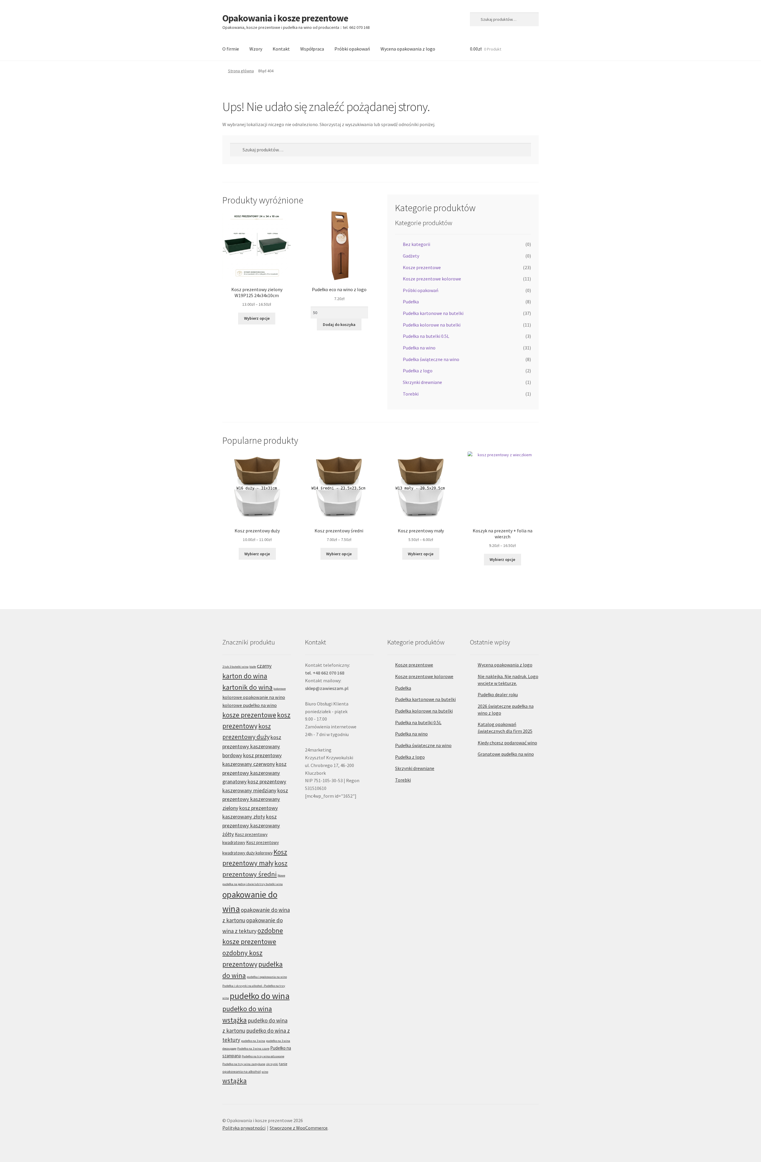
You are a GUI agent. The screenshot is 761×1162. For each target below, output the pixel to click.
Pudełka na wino (419, 348)
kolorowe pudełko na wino (249, 705)
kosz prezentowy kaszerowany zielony (255, 799)
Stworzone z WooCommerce (299, 1128)
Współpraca (312, 49)
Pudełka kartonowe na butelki (433, 313)
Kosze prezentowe (422, 267)
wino (265, 1072)
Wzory (255, 49)
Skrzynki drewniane (422, 382)
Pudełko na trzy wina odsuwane (263, 1056)
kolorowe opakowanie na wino (253, 697)
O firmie (230, 49)
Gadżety (411, 256)
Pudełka (411, 302)
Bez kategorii (416, 244)
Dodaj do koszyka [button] (339, 324)
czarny (264, 665)
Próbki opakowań (352, 49)
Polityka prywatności (243, 1128)
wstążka (234, 1080)
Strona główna (241, 70)
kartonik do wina (247, 687)
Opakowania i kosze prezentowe (285, 18)
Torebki (411, 394)
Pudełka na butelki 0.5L (426, 336)
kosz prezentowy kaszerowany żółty (251, 825)
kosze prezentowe (249, 715)
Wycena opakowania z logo (407, 49)
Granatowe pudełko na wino (506, 754)
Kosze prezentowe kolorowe (432, 279)
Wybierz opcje (257, 318)
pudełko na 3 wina (253, 1041)
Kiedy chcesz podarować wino (507, 743)
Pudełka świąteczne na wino (431, 359)
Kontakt (281, 49)
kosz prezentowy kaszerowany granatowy (254, 772)
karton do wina (244, 676)
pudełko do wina (260, 995)
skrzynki (272, 1064)
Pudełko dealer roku (498, 694)
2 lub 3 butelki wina (235, 667)
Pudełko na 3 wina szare (253, 1048)
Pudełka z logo (418, 371)
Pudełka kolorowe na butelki (431, 325)
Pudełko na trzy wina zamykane (243, 1064)
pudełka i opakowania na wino (267, 977)
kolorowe (279, 689)
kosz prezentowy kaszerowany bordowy (251, 746)
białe (252, 667)
